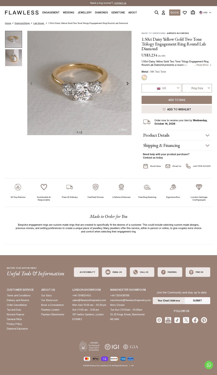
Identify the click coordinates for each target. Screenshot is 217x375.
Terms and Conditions (19, 295)
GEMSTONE (118, 12)
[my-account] (164, 12)
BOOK (175, 12)
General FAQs (14, 319)
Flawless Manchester (52, 314)
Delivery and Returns (18, 300)
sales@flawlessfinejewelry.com (89, 300)
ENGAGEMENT (51, 12)
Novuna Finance (15, 314)
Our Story (46, 295)
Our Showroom (49, 300)
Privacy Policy (14, 324)
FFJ (132, 365)
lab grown (39, 23)
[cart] (194, 12)
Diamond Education (17, 329)
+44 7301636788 (119, 295)
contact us (120, 3)
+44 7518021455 (81, 295)
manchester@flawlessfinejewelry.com (130, 300)
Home (8, 23)
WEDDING (68, 12)
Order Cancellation (17, 305)
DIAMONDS (101, 12)
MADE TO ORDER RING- (165, 33)
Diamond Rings (22, 23)
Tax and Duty (14, 310)
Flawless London (50, 310)
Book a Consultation (52, 305)
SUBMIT (197, 300)
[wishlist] (185, 12)
